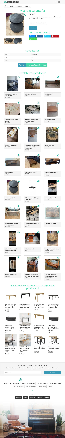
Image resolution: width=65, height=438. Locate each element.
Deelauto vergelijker (18, 386)
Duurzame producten (42, 383)
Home (5, 383)
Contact (50, 386)
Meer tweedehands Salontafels (38, 23)
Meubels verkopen (14, 383)
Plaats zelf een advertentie (37, 65)
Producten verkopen (31, 386)
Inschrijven (52, 372)
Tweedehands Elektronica (28, 383)
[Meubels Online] (5, 6)
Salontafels (34, 54)
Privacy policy (42, 386)
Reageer (33, 28)
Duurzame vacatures (55, 383)
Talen (32, 394)
